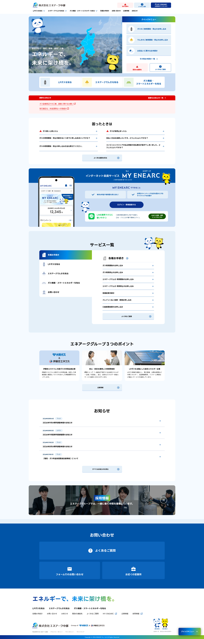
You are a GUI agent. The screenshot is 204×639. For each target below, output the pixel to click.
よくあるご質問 (160, 69)
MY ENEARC (108, 613)
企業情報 (126, 11)
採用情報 (135, 613)
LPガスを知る (37, 11)
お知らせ (135, 11)
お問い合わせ (116, 11)
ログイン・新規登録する (126, 204)
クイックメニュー (187, 631)
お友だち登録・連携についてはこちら (157, 216)
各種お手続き (104, 11)
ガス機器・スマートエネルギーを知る (82, 11)
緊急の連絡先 (137, 70)
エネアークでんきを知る (56, 11)
